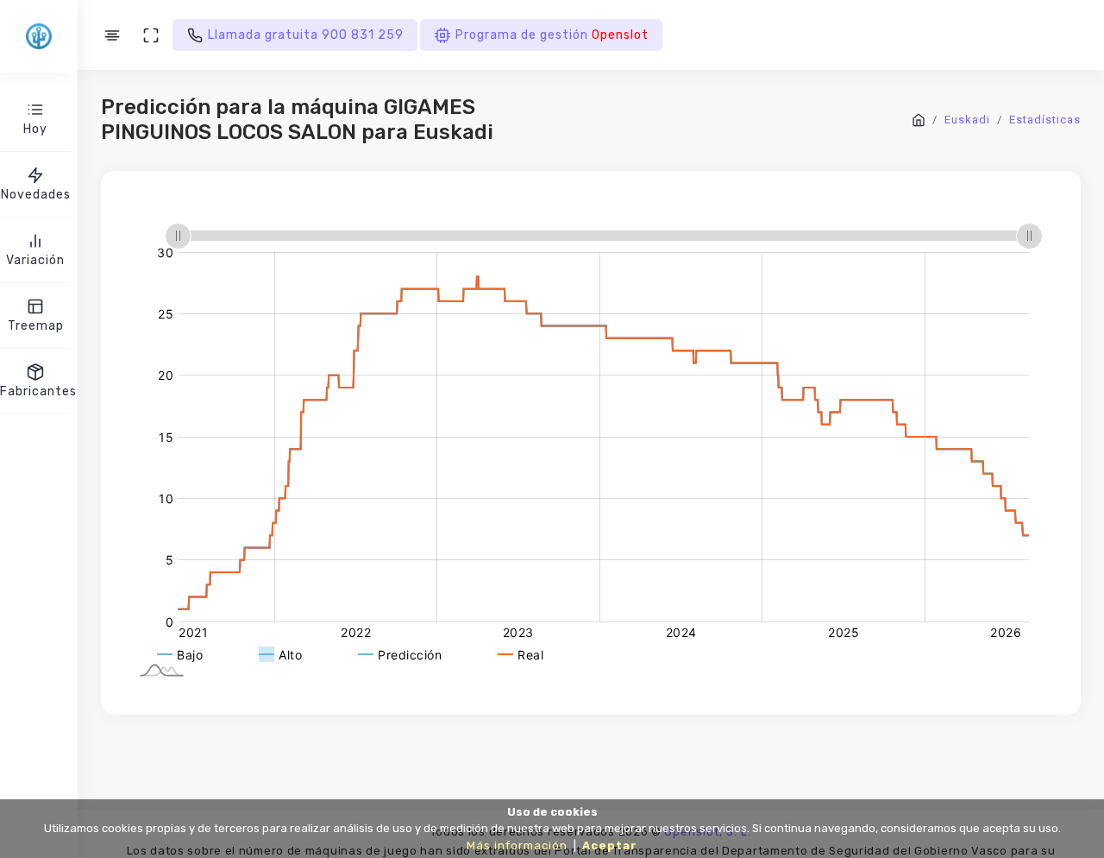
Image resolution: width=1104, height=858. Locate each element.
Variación (35, 260)
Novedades (36, 194)
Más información (517, 845)
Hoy (35, 129)
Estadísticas (1045, 119)
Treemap (36, 326)
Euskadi (967, 119)
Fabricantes (35, 391)
